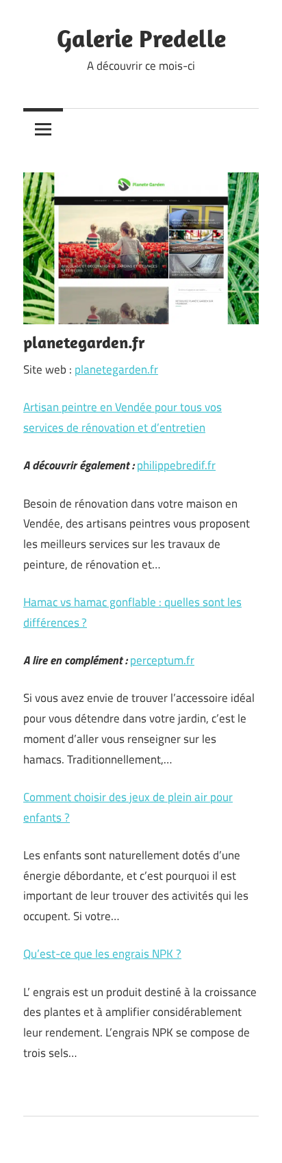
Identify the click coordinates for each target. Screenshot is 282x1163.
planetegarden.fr (116, 369)
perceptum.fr (162, 660)
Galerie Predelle (141, 38)
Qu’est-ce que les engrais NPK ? (102, 954)
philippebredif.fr (176, 465)
